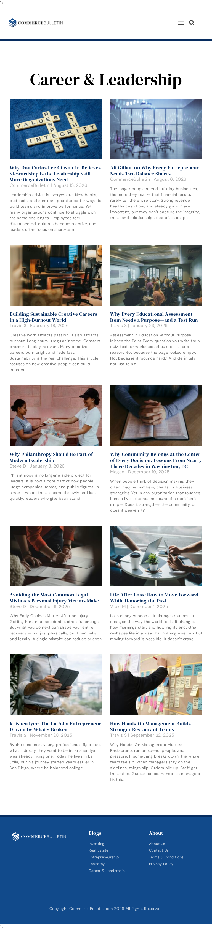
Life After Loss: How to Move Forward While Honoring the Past (154, 597)
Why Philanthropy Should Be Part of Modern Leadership (51, 457)
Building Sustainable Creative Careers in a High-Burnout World (53, 316)
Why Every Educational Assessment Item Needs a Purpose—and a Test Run (154, 316)
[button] (181, 23)
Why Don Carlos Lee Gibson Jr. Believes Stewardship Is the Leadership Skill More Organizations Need (55, 173)
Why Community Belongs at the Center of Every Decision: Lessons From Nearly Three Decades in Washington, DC (156, 460)
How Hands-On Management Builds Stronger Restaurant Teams (150, 726)
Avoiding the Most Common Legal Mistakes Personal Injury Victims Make (54, 597)
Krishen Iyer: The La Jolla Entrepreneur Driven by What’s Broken (55, 726)
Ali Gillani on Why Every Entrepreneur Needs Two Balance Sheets (154, 170)
